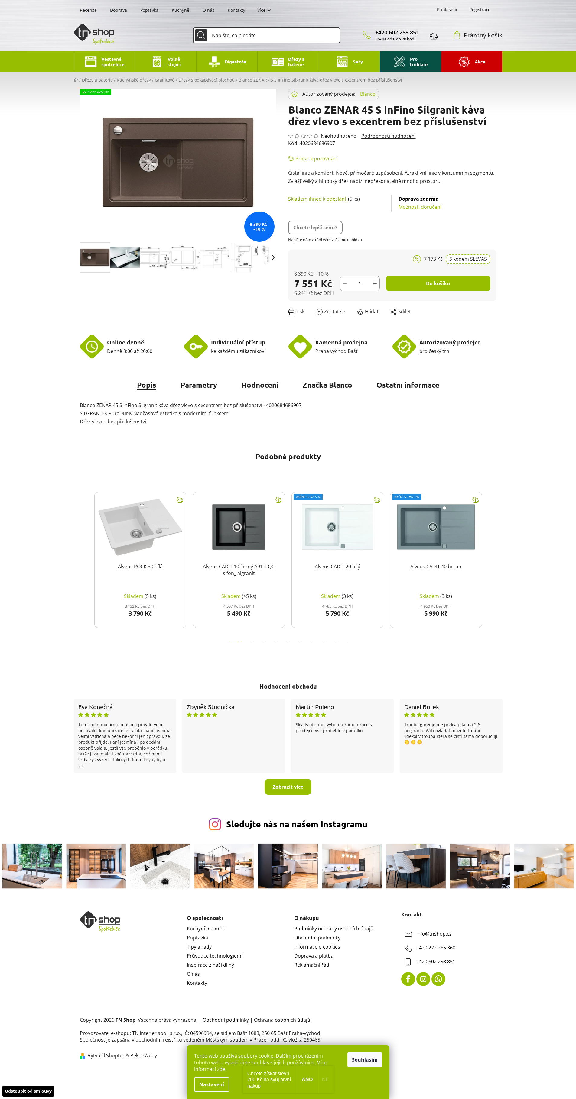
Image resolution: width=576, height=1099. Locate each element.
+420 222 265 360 (435, 947)
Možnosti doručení (420, 203)
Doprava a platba (314, 955)
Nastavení (211, 1084)
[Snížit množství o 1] (344, 283)
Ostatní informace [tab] (407, 384)
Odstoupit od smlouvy (28, 1091)
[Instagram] (423, 979)
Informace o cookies (317, 946)
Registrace (479, 9)
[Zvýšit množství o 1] (374, 283)
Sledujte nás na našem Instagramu (296, 824)
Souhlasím (365, 1059)
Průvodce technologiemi (214, 955)
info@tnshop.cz (434, 933)
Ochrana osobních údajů (282, 1020)
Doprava (118, 10)
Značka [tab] (327, 384)
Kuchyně (180, 10)
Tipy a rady (199, 946)
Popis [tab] (146, 384)
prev (84, 565)
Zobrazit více (288, 787)
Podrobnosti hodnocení (388, 136)
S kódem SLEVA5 (468, 259)
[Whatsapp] (438, 979)
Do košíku (438, 283)
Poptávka (149, 10)
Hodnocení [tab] (259, 384)
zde (221, 1069)
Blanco (368, 94)
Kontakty (236, 10)
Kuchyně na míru (206, 928)
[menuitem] (104, 61)
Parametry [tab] (199, 384)
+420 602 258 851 (397, 32)
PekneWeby (143, 1055)
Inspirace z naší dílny (210, 965)
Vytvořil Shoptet (106, 1055)
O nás (208, 10)
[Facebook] (408, 979)
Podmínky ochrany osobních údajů (333, 928)
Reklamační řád (311, 965)
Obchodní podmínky (317, 937)
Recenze (88, 10)
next (491, 565)
